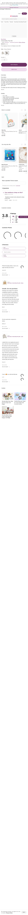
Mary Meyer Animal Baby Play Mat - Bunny (15, 283)
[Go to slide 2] (13, 36)
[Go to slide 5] (15, 36)
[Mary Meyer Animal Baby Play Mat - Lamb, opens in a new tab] (4, 336)
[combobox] (14, 248)
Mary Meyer (3, 39)
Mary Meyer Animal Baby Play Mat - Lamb (15, 336)
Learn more (18, 185)
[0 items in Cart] (26, 16)
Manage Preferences (14, 7)
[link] (3, 53)
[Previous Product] (22, 110)
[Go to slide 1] (12, 36)
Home (2, 21)
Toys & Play (6, 21)
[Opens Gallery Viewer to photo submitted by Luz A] (18, 235)
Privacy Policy (15, 5)
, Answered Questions (14, 42)
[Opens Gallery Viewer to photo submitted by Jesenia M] (7, 235)
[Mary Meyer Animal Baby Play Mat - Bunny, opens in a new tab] (4, 282)
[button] (14, 216)
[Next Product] (25, 110)
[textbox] (14, 183)
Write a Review (22, 42)
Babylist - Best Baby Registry (14, 16)
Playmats (11, 21)
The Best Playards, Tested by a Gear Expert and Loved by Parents (19, 403)
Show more (2, 89)
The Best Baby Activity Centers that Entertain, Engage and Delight (7, 416)
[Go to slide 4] (14, 36)
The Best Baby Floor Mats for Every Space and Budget (7, 403)
